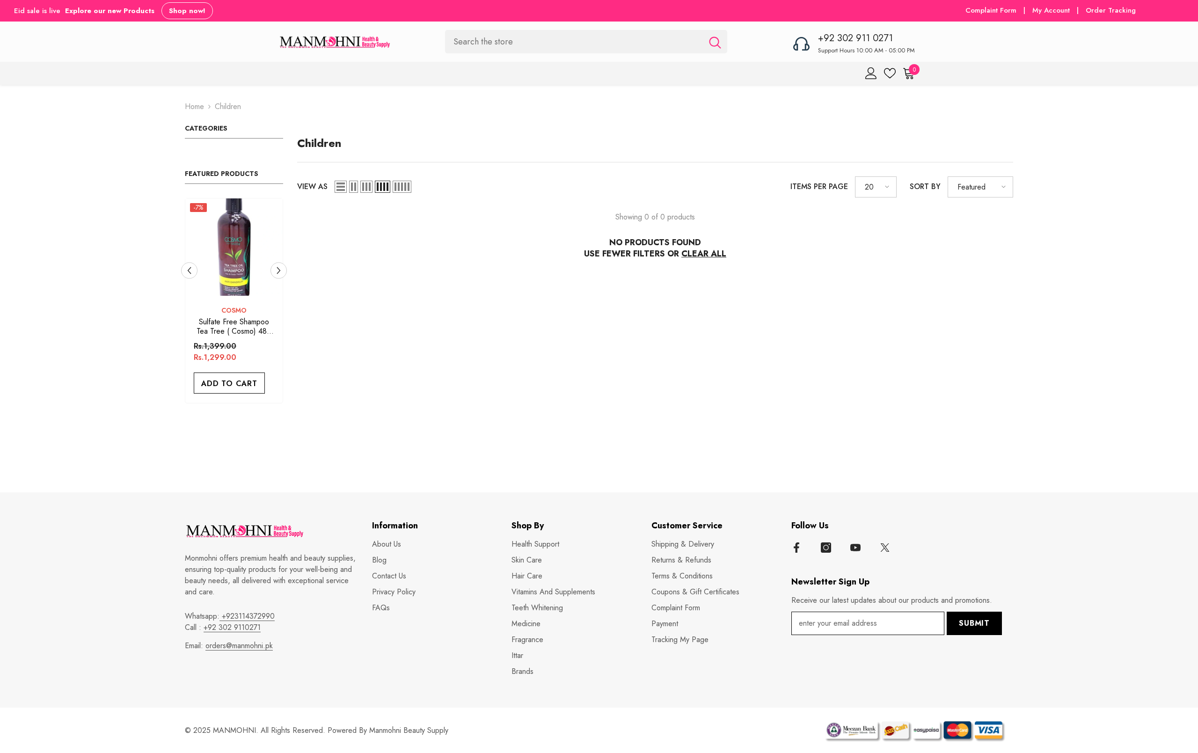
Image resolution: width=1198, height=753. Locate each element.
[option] (234, 303)
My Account (1052, 10)
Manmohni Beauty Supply (408, 730)
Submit (974, 623)
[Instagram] (826, 547)
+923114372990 (247, 616)
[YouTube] (855, 547)
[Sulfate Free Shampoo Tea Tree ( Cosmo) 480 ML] (234, 247)
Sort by (925, 186)
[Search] (586, 41)
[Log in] (871, 73)
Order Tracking (1111, 10)
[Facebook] (796, 547)
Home (194, 106)
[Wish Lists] (890, 73)
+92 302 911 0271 (855, 38)
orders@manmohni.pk (239, 645)
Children (228, 106)
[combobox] (574, 41)
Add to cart (229, 383)
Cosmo (234, 310)
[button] (189, 270)
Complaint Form (990, 10)
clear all (703, 253)
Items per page (819, 186)
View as (312, 186)
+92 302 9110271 (232, 627)
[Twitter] (885, 547)
